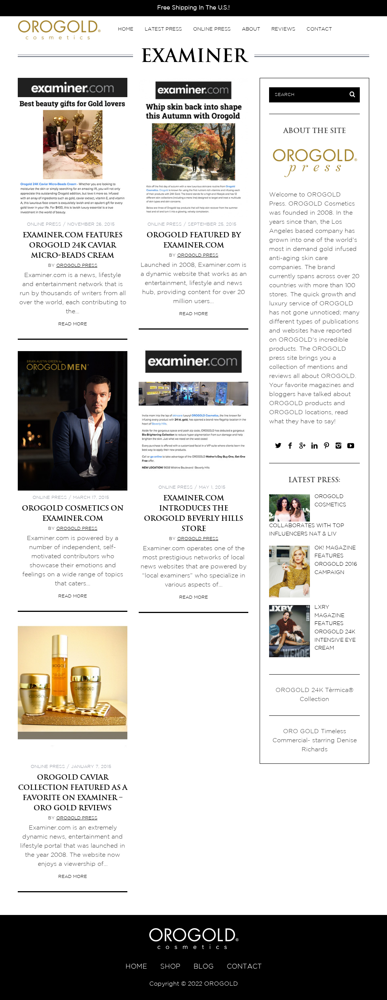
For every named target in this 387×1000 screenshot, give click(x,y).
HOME (136, 967)
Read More (72, 324)
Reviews (283, 29)
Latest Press (163, 29)
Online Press (212, 29)
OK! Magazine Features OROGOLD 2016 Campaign (335, 560)
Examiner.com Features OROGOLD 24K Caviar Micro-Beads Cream (72, 245)
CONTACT (244, 967)
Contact (319, 29)
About (251, 29)
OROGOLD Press (77, 265)
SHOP (170, 967)
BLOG (204, 967)
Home (125, 29)
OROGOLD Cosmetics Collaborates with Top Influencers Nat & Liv (307, 515)
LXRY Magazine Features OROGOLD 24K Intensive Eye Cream (335, 627)
